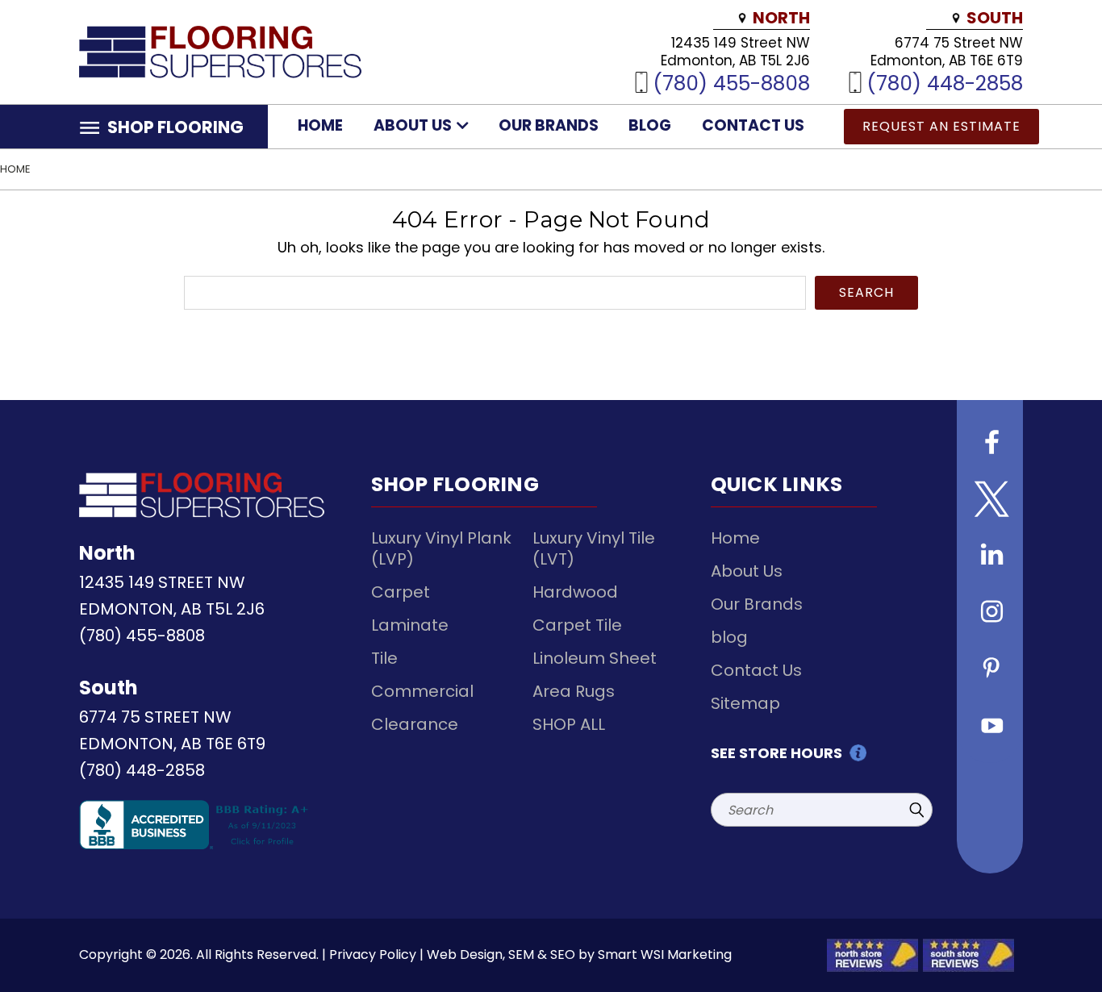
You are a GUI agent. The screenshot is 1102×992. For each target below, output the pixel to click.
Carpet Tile (577, 625)
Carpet (400, 592)
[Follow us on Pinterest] (990, 670)
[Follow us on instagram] (990, 614)
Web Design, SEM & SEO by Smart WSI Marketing (579, 954)
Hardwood (575, 592)
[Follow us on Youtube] (990, 726)
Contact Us (753, 125)
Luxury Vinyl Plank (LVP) (441, 548)
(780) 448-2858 (944, 82)
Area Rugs (573, 691)
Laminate (410, 625)
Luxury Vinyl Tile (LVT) (593, 548)
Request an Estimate (941, 126)
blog (649, 125)
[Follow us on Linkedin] (990, 557)
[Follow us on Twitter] (990, 501)
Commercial (422, 691)
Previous (1059, 941)
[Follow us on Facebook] (990, 444)
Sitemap (745, 703)
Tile (384, 658)
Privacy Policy (372, 954)
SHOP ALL (568, 724)
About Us (414, 125)
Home (320, 125)
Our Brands (549, 125)
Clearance (414, 724)
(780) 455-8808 (731, 82)
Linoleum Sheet (594, 658)
